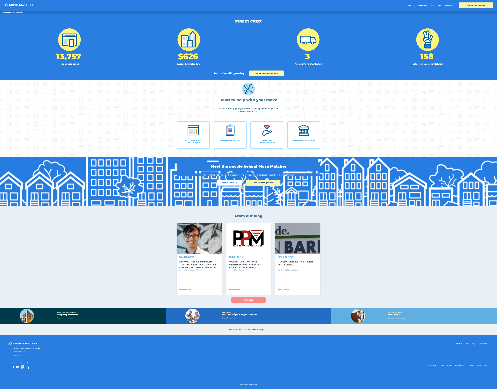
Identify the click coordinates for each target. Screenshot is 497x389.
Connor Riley (195, 270)
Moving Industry (186, 257)
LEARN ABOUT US (229, 183)
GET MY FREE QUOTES (476, 5)
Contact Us (16, 355)
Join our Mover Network (397, 318)
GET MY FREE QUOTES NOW (266, 73)
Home (4, 12)
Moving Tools (422, 5)
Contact (470, 365)
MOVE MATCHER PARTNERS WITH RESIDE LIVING (295, 263)
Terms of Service (446, 365)
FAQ (467, 344)
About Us (411, 5)
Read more (185, 289)
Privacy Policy (459, 365)
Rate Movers (449, 5)
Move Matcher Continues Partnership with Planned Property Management (244, 264)
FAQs (432, 5)
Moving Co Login (482, 365)
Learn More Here (228, 318)
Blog (439, 5)
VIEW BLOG (248, 300)
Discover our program (65, 318)
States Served (432, 365)
